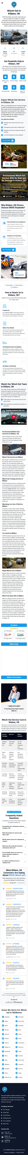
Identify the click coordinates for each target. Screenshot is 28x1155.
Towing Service (7, 1118)
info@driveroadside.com (10, 1137)
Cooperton (20, 1064)
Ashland (7, 1038)
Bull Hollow (20, 1025)
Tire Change (6, 1109)
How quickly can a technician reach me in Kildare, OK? (13, 827)
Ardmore (7, 1034)
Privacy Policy (20, 1152)
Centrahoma (21, 1042)
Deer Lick (20, 1068)
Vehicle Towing (22, 80)
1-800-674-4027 (17, 187)
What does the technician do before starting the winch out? (12, 847)
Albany (6, 1021)
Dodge (19, 1073)
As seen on (14, 999)
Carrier (20, 1034)
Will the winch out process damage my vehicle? (13, 840)
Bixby (6, 1060)
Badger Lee (7, 1047)
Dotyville (20, 1077)
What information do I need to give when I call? (12, 833)
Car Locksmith (7, 1121)
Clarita (19, 1051)
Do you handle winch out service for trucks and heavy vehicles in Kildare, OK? (12, 854)
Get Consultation (7, 249)
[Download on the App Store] (7, 196)
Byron (19, 1030)
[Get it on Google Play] (20, 196)
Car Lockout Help (5, 91)
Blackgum (7, 1068)
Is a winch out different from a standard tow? (11, 861)
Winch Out (6, 1123)
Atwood (7, 1042)
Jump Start (6, 1112)
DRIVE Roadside (11, 1149)
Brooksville (20, 1017)
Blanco (6, 1073)
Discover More (6, 140)
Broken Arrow (8, 1077)
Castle (19, 1038)
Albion (6, 1025)
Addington (7, 1017)
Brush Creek (21, 1021)
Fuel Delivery (14, 91)
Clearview (20, 1055)
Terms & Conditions (9, 1152)
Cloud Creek (21, 1060)
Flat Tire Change (14, 80)
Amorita (7, 1030)
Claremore (20, 1047)
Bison (6, 1055)
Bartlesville (7, 1051)
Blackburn (7, 1064)
